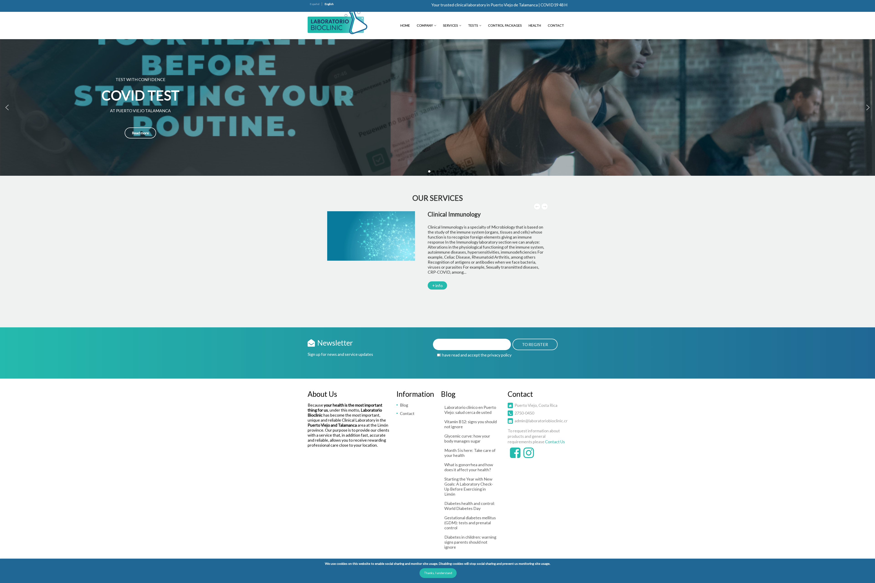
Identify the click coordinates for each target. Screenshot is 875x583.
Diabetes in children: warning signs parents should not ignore (470, 542)
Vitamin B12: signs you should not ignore (470, 424)
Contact (556, 25)
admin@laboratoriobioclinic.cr (541, 420)
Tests (473, 25)
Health (535, 25)
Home (405, 25)
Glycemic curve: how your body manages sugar (467, 438)
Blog (404, 404)
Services (450, 25)
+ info (431, 285)
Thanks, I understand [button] (438, 573)
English (329, 4)
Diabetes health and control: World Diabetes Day (469, 506)
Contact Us (555, 441)
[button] (7, 107)
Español (314, 4)
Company (425, 25)
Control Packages (505, 25)
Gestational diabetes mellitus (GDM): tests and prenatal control (470, 522)
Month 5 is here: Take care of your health (470, 453)
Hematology (437, 214)
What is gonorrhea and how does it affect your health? (468, 467)
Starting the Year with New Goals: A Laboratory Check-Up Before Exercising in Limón (468, 486)
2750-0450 (524, 412)
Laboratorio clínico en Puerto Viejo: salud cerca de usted (470, 410)
